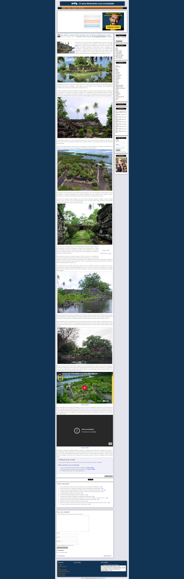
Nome (58, 532)
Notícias (117, 92)
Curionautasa (118, 53)
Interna (122, 35)
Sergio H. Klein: (119, 112)
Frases (69, 8)
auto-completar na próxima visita (65, 545)
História (117, 82)
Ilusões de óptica (119, 85)
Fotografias (118, 78)
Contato (60, 564)
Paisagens (72, 36)
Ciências (117, 73)
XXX (116, 99)
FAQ (59, 568)
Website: (59, 541)
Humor (117, 83)
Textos (117, 95)
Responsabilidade (62, 570)
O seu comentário (70, 514)
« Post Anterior (61, 556)
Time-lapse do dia (119, 96)
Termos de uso (62, 573)
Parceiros (74, 8)
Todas (116, 65)
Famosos (117, 76)
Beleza (117, 69)
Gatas (116, 81)
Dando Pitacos (118, 58)
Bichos (117, 70)
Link (101, 486)
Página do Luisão (119, 55)
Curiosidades (118, 75)
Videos (117, 98)
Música (117, 91)
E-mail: (58, 537)
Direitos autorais (62, 566)
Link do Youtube (85, 404)
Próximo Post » (108, 556)
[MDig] (74, 3)
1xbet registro (118, 52)
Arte (116, 68)
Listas (116, 89)
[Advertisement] (71, 21)
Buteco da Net (118, 56)
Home (64, 8)
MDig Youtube (118, 50)
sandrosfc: (117, 114)
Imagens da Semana (120, 88)
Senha (117, 144)
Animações (118, 66)
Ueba (116, 48)
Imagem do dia (118, 86)
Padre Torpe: (118, 117)
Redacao (65, 36)
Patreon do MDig (91, 469)
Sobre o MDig (61, 575)
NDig (116, 49)
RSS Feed (81, 8)
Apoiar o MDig (90, 467)
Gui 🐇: (117, 111)
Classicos (117, 72)
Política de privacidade (64, 571)
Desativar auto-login (121, 151)
